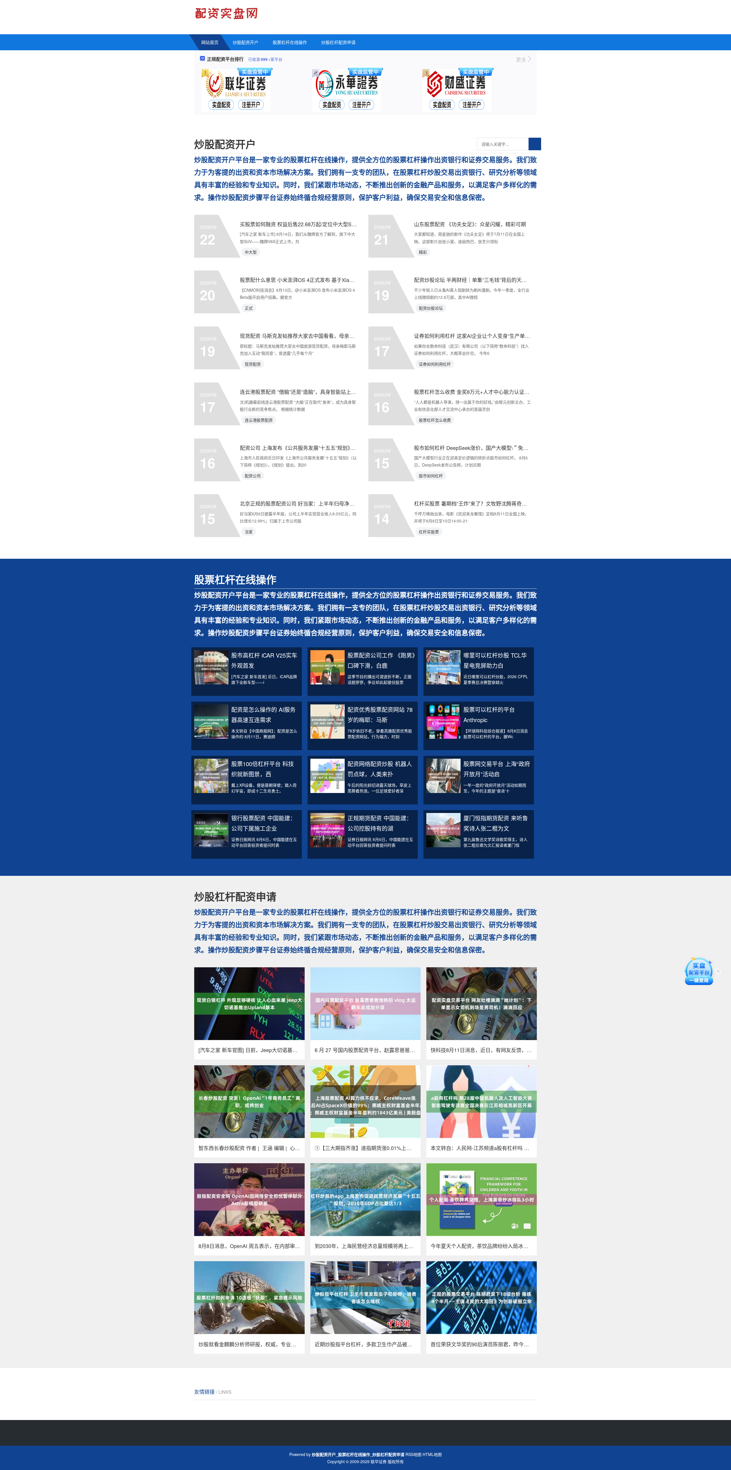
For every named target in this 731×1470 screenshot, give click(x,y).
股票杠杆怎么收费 (435, 420)
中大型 (251, 252)
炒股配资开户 (245, 42)
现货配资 (253, 364)
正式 (249, 308)
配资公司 (253, 475)
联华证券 (379, 1461)
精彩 (423, 252)
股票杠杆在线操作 (290, 42)
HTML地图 (432, 1454)
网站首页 (209, 42)
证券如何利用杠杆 (435, 364)
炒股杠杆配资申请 (338, 42)
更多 (522, 59)
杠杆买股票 (429, 531)
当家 (249, 531)
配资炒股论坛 (431, 308)
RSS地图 (413, 1454)
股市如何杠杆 (431, 475)
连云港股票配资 (259, 420)
